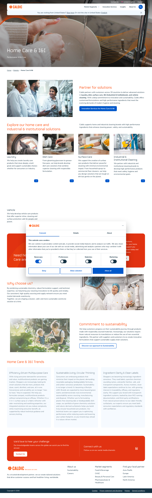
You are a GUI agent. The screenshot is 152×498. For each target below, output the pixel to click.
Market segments (103, 466)
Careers (70, 473)
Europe (126, 473)
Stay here (70, 12)
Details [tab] (76, 233)
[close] (141, 12)
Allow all (108, 271)
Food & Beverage (102, 470)
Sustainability (72, 470)
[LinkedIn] (136, 448)
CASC (97, 473)
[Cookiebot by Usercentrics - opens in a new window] (114, 225)
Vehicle (11, 210)
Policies (127, 491)
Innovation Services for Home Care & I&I (98, 108)
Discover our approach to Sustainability (98, 346)
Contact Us (115, 2)
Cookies (94, 491)
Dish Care (48, 157)
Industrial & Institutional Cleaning (125, 158)
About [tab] (109, 233)
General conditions (138, 491)
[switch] (63, 261)
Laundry (11, 157)
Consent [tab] (42, 233)
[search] (141, 7)
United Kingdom (129, 2)
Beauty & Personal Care (104, 476)
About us (71, 466)
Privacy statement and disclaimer (111, 491)
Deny (44, 271)
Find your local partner (133, 466)
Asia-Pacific (127, 470)
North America (129, 480)
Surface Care (85, 157)
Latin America (128, 476)
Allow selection (76, 271)
